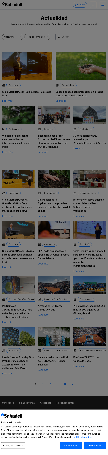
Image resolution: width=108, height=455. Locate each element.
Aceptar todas (95, 445)
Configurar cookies (13, 445)
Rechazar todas (71, 445)
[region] (54, 432)
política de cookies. (83, 437)
